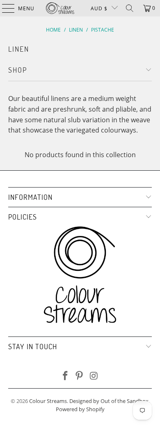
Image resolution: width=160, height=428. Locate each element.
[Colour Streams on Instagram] (94, 376)
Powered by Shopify (80, 409)
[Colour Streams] (60, 8)
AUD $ (99, 8)
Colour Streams (48, 401)
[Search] (129, 8)
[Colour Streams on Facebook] (65, 376)
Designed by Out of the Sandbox (109, 401)
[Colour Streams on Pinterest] (79, 376)
